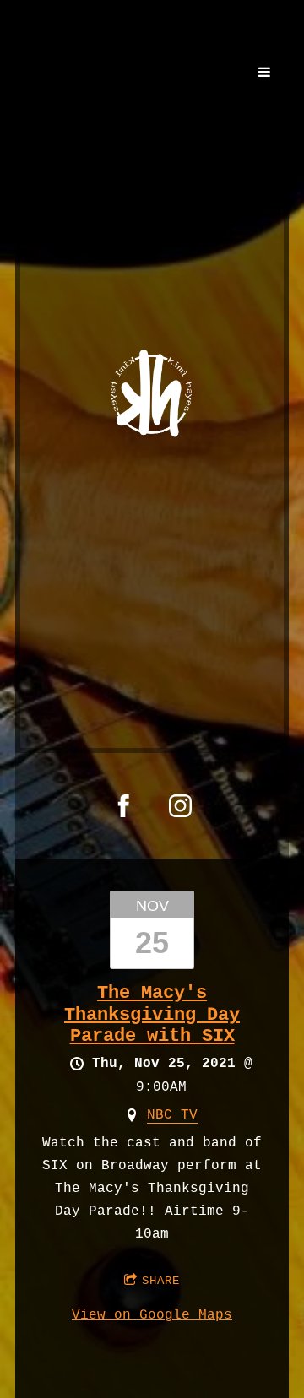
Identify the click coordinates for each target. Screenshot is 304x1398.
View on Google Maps (152, 1315)
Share (161, 1280)
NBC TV (172, 1115)
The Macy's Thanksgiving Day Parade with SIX (152, 1015)
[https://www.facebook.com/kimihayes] (123, 805)
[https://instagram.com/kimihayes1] (180, 805)
